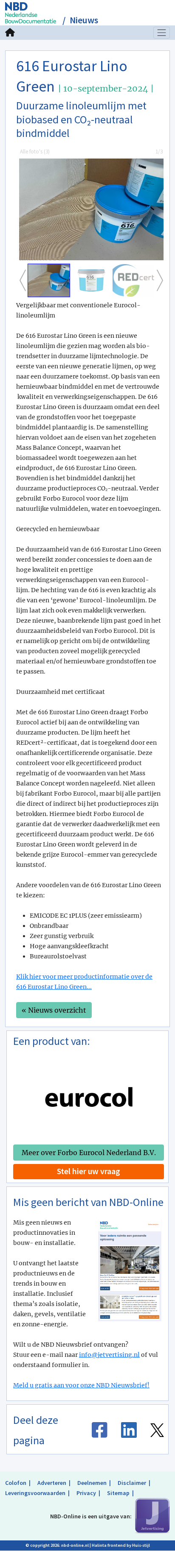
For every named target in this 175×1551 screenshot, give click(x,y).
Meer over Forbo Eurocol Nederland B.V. (89, 1152)
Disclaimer (132, 1483)
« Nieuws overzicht (54, 1010)
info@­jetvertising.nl (109, 1355)
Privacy (86, 1493)
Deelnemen (92, 1483)
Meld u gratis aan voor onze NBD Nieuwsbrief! (81, 1385)
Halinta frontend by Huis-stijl (121, 1545)
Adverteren (51, 1483)
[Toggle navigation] (161, 33)
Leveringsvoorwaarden (35, 1493)
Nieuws (84, 20)
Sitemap (118, 1493)
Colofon (15, 1483)
